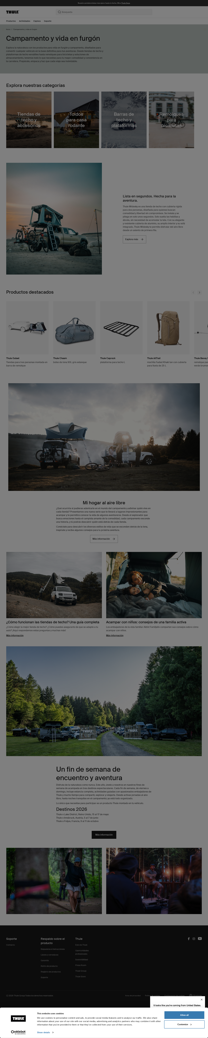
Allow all (184, 1015)
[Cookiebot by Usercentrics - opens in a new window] (18, 1032)
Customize (182, 1024)
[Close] (201, 999)
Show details (43, 1032)
